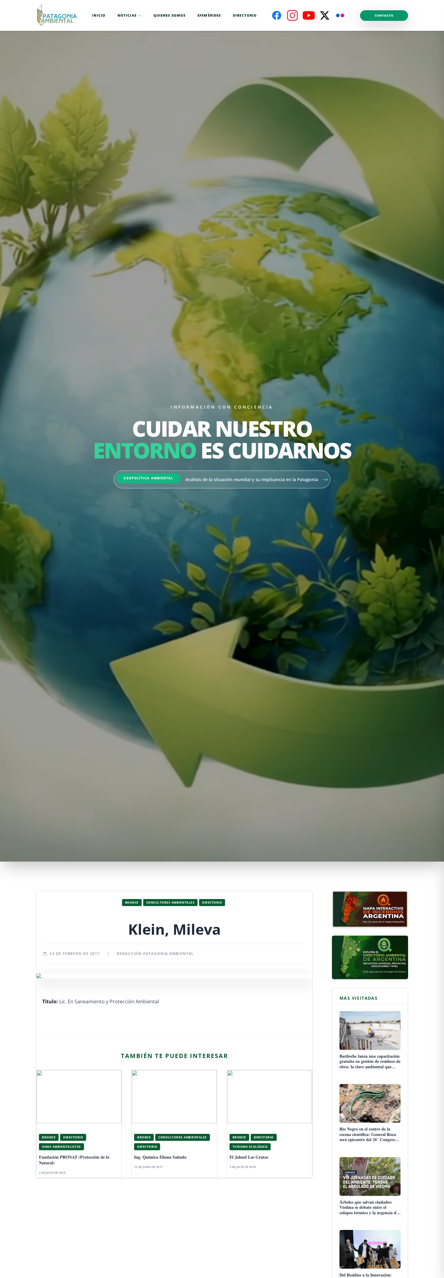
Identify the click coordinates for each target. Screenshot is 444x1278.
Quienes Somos (169, 15)
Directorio (245, 15)
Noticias (127, 15)
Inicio (98, 15)
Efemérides (209, 15)
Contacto (384, 15)
